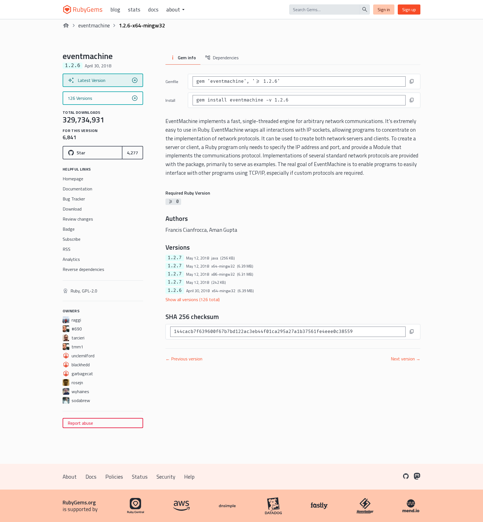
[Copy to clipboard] (412, 81)
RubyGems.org (79, 502)
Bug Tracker (74, 198)
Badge (69, 229)
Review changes (78, 219)
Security (166, 477)
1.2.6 (175, 290)
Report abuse (80, 423)
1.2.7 (175, 258)
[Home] (65, 25)
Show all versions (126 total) (192, 299)
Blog (115, 9)
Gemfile (171, 81)
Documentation (77, 188)
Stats (134, 9)
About (70, 477)
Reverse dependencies (83, 269)
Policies (114, 477)
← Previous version (183, 358)
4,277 (132, 152)
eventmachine (94, 25)
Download (72, 209)
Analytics (71, 259)
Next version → (405, 358)
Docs (153, 9)
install (170, 100)
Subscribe (71, 239)
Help (189, 477)
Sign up (409, 9)
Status (140, 477)
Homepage (73, 178)
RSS (66, 249)
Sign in (384, 9)
